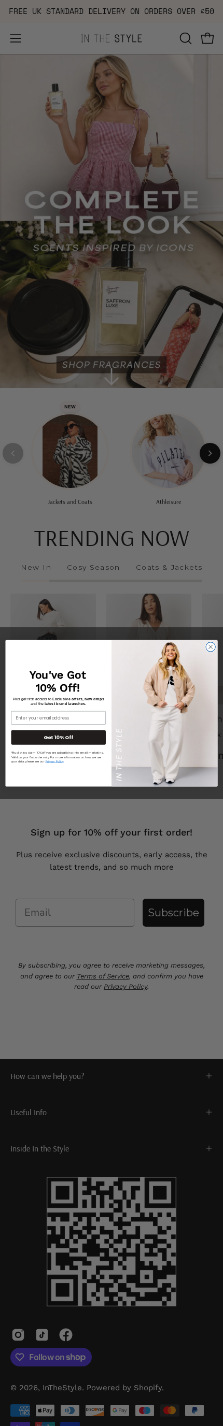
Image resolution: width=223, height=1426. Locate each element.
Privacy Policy (55, 761)
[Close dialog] (210, 646)
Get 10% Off (58, 736)
